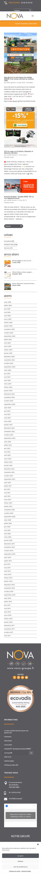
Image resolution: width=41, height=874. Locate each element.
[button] (38, 844)
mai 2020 (7, 530)
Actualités (30, 82)
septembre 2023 (9, 404)
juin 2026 (7, 309)
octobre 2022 (8, 435)
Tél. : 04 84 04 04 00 (14, 792)
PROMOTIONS (9, 157)
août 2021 (7, 482)
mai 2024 (7, 377)
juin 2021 (7, 489)
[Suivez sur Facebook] (14, 677)
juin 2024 (7, 374)
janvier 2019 (8, 581)
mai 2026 (7, 312)
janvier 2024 (8, 391)
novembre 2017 (9, 629)
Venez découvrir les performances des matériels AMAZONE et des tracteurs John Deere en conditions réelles (19, 79)
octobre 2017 (8, 632)
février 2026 (8, 322)
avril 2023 (7, 418)
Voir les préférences (20, 867)
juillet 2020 (8, 523)
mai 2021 (7, 493)
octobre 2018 (8, 591)
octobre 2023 (8, 401)
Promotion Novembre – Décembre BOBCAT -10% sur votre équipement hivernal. (19, 197)
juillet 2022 (8, 445)
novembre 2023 (9, 397)
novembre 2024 (9, 360)
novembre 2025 (9, 329)
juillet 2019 (8, 561)
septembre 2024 (9, 367)
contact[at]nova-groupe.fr (15, 799)
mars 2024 (7, 384)
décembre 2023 (9, 394)
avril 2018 (7, 612)
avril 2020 (7, 534)
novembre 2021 (9, 472)
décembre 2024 (9, 356)
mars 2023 (7, 421)
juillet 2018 (8, 602)
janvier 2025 (8, 353)
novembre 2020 (9, 510)
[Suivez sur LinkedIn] (22, 677)
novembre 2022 (9, 431)
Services (7, 248)
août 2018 (7, 598)
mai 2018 (7, 608)
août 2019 (7, 557)
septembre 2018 (9, 595)
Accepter (20, 856)
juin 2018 (7, 605)
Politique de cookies (14, 871)
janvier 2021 (8, 506)
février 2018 (8, 619)
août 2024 (7, 370)
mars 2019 (7, 574)
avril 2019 (7, 571)
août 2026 (7, 302)
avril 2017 (7, 636)
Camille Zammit (12, 155)
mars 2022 (7, 459)
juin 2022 (7, 448)
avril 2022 (7, 455)
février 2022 (8, 462)
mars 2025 (7, 346)
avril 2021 (7, 496)
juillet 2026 (8, 305)
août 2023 (7, 408)
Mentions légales (26, 871)
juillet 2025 (8, 339)
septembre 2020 (9, 517)
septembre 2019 (9, 554)
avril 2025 (7, 343)
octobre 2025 (8, 333)
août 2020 (7, 520)
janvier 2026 (8, 326)
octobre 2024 (8, 363)
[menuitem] (17, 732)
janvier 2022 (8, 465)
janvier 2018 (8, 622)
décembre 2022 (9, 428)
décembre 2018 (9, 585)
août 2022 (7, 442)
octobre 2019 (8, 551)
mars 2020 (7, 537)
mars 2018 (7, 615)
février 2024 (8, 387)
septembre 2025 (9, 336)
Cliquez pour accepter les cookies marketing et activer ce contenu (20, 815)
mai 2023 (7, 414)
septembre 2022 (9, 438)
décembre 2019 (9, 544)
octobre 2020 (8, 513)
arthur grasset (11, 82)
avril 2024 (7, 380)
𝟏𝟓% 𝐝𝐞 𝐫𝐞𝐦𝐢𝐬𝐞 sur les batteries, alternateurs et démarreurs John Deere (18, 152)
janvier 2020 (8, 540)
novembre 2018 (9, 588)
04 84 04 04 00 (26, 3)
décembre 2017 (9, 625)
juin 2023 (7, 411)
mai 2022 (7, 452)
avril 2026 (7, 316)
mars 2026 (7, 319)
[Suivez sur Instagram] (18, 677)
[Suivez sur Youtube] (26, 677)
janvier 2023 (8, 425)
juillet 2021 (8, 486)
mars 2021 (7, 499)
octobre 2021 (8, 476)
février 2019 (8, 578)
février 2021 (8, 503)
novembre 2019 (9, 547)
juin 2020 (7, 527)
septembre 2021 (9, 479)
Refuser (20, 861)
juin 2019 (7, 564)
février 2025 (8, 350)
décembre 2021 (9, 469)
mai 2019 (7, 568)
